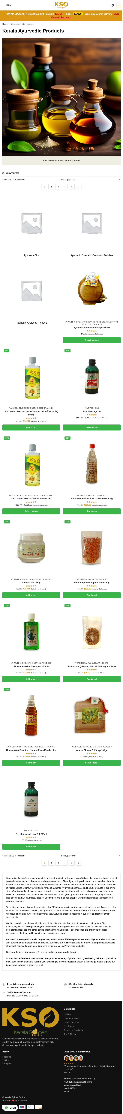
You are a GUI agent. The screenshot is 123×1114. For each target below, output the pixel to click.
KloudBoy (22, 1100)
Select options (92, 340)
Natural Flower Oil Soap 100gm (92, 750)
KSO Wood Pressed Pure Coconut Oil (31, 498)
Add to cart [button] (31, 427)
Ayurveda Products (73, 1030)
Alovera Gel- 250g (31, 582)
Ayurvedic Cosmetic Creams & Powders (85, 322)
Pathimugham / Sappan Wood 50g (92, 582)
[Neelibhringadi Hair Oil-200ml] (31, 799)
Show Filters (12, 173)
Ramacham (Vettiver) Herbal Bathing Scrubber (92, 666)
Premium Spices (72, 1018)
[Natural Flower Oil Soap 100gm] (92, 715)
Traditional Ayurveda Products (91, 495)
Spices (67, 1014)
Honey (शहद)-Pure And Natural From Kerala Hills (31, 750)
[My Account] (112, 5)
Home (5, 24)
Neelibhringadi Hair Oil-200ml (31, 834)
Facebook (7, 1057)
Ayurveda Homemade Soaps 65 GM (91, 327)
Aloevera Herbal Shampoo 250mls (31, 666)
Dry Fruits (69, 1026)
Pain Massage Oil (92, 411)
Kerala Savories (72, 1022)
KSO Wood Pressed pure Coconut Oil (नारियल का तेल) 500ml (31, 413)
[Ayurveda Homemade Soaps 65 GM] (92, 290)
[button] (118, 5)
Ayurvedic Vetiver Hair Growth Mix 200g (92, 498)
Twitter (5, 1060)
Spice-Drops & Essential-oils (39, 408)
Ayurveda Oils (16, 408)
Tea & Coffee (70, 1034)
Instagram (7, 1063)
